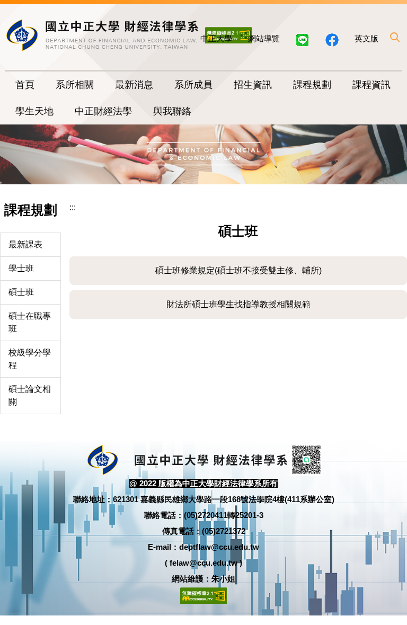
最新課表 (25, 244)
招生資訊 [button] (253, 84)
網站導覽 (264, 38)
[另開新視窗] (332, 40)
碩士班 (21, 292)
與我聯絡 (172, 111)
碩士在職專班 (29, 322)
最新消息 (134, 84)
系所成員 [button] (193, 84)
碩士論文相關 (29, 395)
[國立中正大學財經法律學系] (103, 35)
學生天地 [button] (34, 111)
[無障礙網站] (203, 594)
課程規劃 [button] (312, 84)
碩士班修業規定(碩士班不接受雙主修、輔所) (238, 270)
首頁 (24, 84)
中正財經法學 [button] (103, 111)
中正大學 (216, 38)
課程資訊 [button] (371, 84)
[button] (394, 37)
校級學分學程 (29, 359)
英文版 (366, 38)
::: (72, 207)
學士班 (21, 268)
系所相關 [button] (75, 84)
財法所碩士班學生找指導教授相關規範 (238, 304)
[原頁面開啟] (302, 40)
